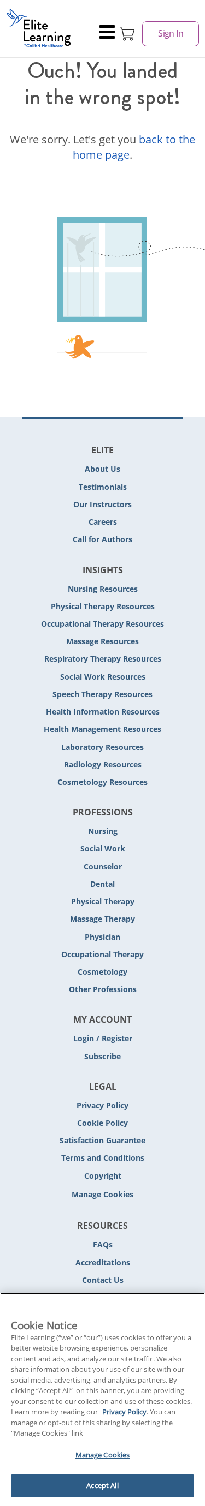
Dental (102, 884)
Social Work (102, 848)
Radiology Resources (103, 764)
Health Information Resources (103, 711)
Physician (102, 937)
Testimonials (103, 487)
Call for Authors (102, 539)
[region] (102, 1399)
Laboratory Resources (102, 747)
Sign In (170, 33)
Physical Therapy (102, 901)
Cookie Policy (102, 1123)
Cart (127, 33)
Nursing (103, 831)
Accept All (102, 1485)
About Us (102, 469)
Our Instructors (102, 504)
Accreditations (102, 1262)
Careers (103, 522)
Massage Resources (102, 641)
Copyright (102, 1176)
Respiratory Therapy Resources (102, 658)
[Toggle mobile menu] (107, 34)
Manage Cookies (102, 1195)
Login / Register (102, 1038)
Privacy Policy (102, 1105)
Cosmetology (102, 972)
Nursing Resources (103, 589)
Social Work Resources (102, 676)
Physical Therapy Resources (103, 606)
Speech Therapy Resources (102, 694)
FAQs (103, 1244)
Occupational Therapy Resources (102, 624)
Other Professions (103, 989)
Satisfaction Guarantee (102, 1140)
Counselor (103, 866)
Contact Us (103, 1280)
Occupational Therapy (102, 954)
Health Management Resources (102, 729)
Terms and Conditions (102, 1158)
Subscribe (102, 1056)
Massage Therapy (102, 919)
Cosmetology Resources (102, 782)
